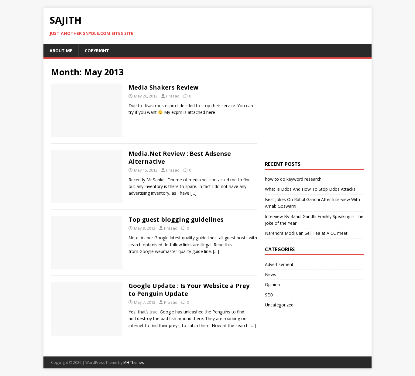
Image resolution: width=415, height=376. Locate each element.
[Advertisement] (340, 109)
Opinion (272, 284)
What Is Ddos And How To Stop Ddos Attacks (310, 189)
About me (61, 50)
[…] (193, 193)
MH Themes (133, 362)
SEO (269, 295)
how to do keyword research (293, 179)
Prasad (173, 96)
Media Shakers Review (163, 87)
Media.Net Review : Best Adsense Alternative (180, 157)
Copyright (97, 50)
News (270, 274)
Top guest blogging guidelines (176, 219)
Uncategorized (279, 305)
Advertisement (279, 264)
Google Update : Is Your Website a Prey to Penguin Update (189, 290)
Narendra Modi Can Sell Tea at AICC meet (306, 233)
